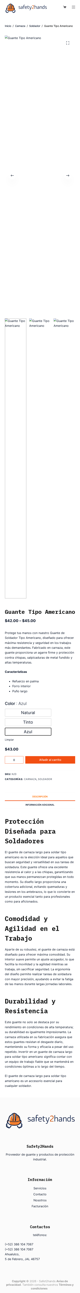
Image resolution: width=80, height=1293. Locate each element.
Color (16, 703)
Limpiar (9, 739)
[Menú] (73, 7)
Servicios (39, 1188)
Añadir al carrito (50, 760)
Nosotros (40, 1200)
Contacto (40, 1194)
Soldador (45, 779)
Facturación (40, 1206)
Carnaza (30, 779)
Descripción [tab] (40, 796)
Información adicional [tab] (40, 804)
